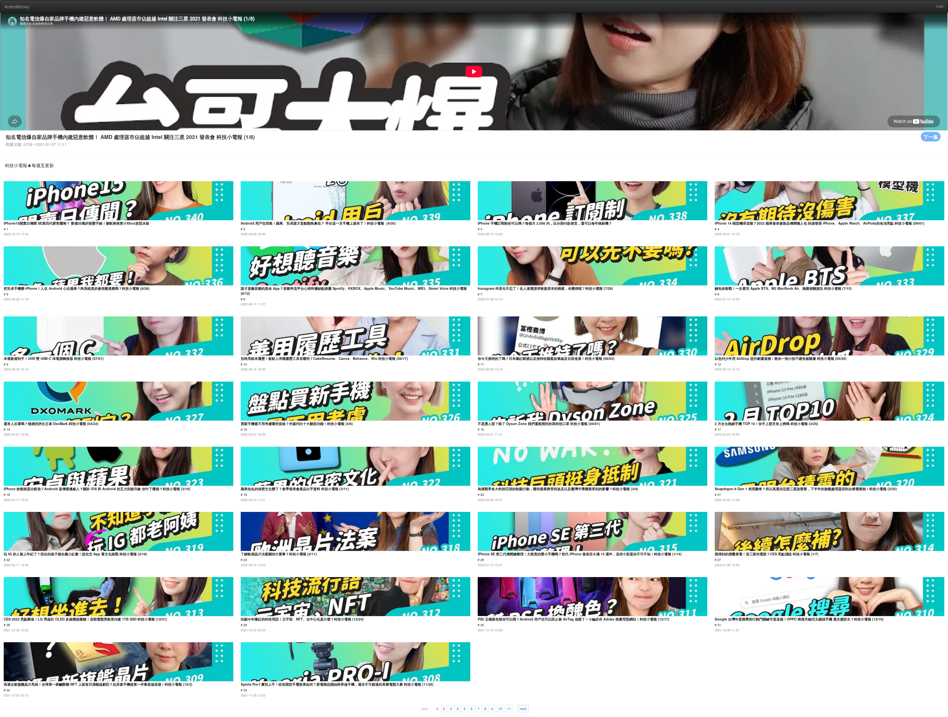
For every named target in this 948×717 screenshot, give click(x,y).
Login (940, 6)
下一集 (930, 136)
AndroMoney (16, 6)
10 (500, 708)
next (523, 708)
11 (509, 708)
